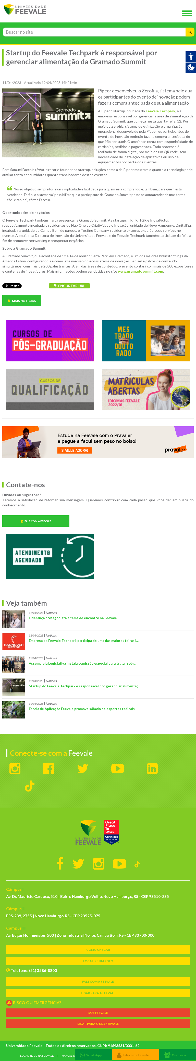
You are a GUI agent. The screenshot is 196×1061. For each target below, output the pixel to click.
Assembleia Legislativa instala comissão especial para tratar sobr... (82, 663)
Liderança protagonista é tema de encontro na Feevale (73, 618)
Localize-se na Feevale (37, 1055)
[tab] (93, 1054)
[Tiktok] (137, 863)
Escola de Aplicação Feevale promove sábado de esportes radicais (82, 709)
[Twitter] (78, 863)
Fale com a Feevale (37, 521)
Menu (188, 13)
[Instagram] (98, 863)
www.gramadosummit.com (140, 271)
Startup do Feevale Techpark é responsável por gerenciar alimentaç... (85, 686)
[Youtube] (119, 863)
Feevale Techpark (160, 111)
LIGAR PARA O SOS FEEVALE (98, 1024)
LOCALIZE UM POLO (98, 961)
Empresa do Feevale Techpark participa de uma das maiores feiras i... (84, 641)
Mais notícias (23, 301)
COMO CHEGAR (98, 950)
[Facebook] (60, 863)
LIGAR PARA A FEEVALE (98, 993)
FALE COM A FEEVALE (98, 981)
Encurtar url (71, 286)
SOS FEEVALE (98, 1013)
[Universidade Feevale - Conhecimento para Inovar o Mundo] (98, 832)
